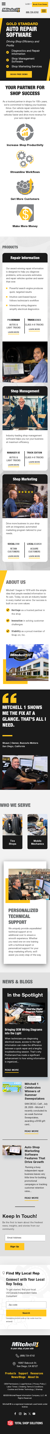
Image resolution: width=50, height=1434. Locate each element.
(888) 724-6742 (27, 1355)
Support (23, 1373)
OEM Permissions (11, 1384)
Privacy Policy (39, 1384)
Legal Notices (26, 1384)
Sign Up (14, 1246)
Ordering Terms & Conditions (31, 1387)
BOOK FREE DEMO (19, 74)
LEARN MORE (13, 332)
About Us (33, 1377)
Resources (36, 1373)
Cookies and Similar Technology (21, 1389)
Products (10, 1373)
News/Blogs (18, 1377)
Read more (12, 1069)
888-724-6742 (32, 12)
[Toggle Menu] (44, 11)
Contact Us (8, 17)
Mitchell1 (11, 12)
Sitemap (39, 1389)
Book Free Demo (40, 4)
